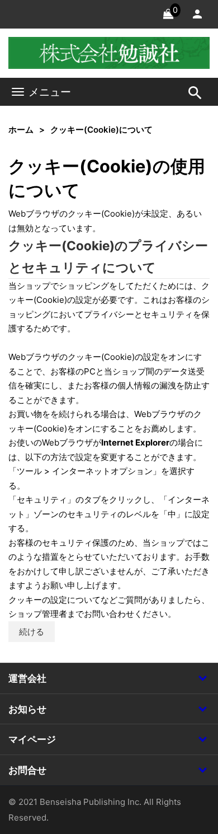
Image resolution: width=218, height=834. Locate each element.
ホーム (21, 129)
